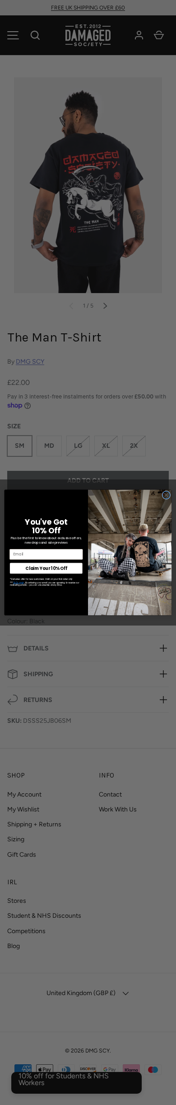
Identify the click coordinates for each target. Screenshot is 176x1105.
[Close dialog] (166, 495)
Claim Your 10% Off (46, 568)
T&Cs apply (18, 582)
